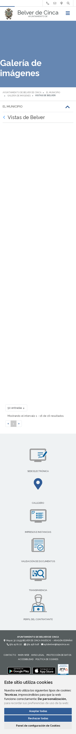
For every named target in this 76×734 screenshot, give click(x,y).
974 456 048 (32, 644)
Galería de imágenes (19, 95)
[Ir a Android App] (18, 670)
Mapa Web (23, 655)
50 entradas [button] (15, 407)
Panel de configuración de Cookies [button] (38, 725)
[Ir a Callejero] (61, 3)
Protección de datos (58, 655)
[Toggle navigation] (67, 14)
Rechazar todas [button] (38, 718)
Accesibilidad (25, 659)
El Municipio (53, 92)
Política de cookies (47, 659)
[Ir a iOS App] (44, 670)
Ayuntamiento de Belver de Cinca (22, 92)
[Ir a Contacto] (54, 3)
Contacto (10, 655)
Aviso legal (37, 655)
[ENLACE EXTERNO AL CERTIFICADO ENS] (63, 670)
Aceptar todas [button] (38, 711)
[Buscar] (68, 3)
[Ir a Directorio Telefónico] (47, 3)
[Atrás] (4, 117)
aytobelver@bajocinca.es (56, 644)
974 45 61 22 (15, 644)
